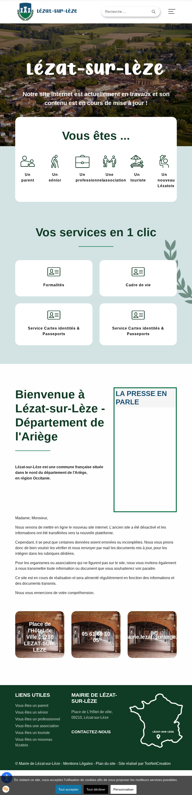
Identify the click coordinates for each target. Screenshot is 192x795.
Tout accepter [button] (68, 789)
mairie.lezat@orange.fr (152, 637)
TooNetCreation (157, 764)
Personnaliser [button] (123, 789)
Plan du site (105, 764)
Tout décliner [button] (95, 789)
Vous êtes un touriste (32, 733)
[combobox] (124, 12)
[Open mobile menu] (172, 12)
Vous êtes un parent (31, 706)
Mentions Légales (78, 764)
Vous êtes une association (37, 726)
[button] (5, 789)
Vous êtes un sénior (31, 712)
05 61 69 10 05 (96, 637)
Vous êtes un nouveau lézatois (33, 742)
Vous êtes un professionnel (37, 719)
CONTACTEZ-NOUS (91, 732)
